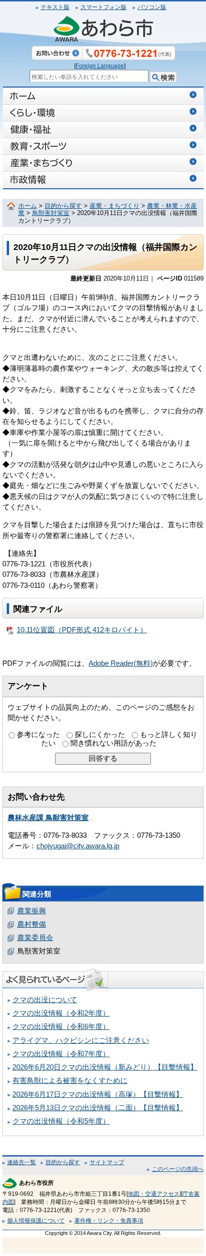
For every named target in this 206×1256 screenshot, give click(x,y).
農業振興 (31, 911)
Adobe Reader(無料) (121, 663)
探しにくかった (100, 734)
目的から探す (63, 206)
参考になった (38, 734)
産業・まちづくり (114, 206)
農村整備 (31, 924)
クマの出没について (44, 1000)
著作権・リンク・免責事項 (108, 1220)
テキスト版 (55, 7)
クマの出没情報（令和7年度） (61, 1054)
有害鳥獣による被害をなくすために (69, 1080)
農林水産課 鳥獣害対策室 (48, 818)
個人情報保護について (36, 1220)
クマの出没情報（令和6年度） (61, 1026)
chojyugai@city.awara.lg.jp (77, 846)
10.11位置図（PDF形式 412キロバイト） (82, 630)
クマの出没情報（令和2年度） (61, 1013)
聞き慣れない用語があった (113, 743)
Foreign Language (100, 66)
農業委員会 (35, 938)
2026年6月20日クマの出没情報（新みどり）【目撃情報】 (104, 1067)
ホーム (27, 206)
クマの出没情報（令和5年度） (61, 1121)
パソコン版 (151, 7)
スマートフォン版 (103, 7)
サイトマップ (107, 1162)
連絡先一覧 (21, 1162)
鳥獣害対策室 (50, 213)
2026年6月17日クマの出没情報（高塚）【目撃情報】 (97, 1094)
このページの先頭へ (178, 1169)
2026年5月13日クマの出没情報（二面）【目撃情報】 (97, 1108)
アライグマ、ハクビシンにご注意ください (80, 1040)
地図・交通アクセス (154, 1194)
